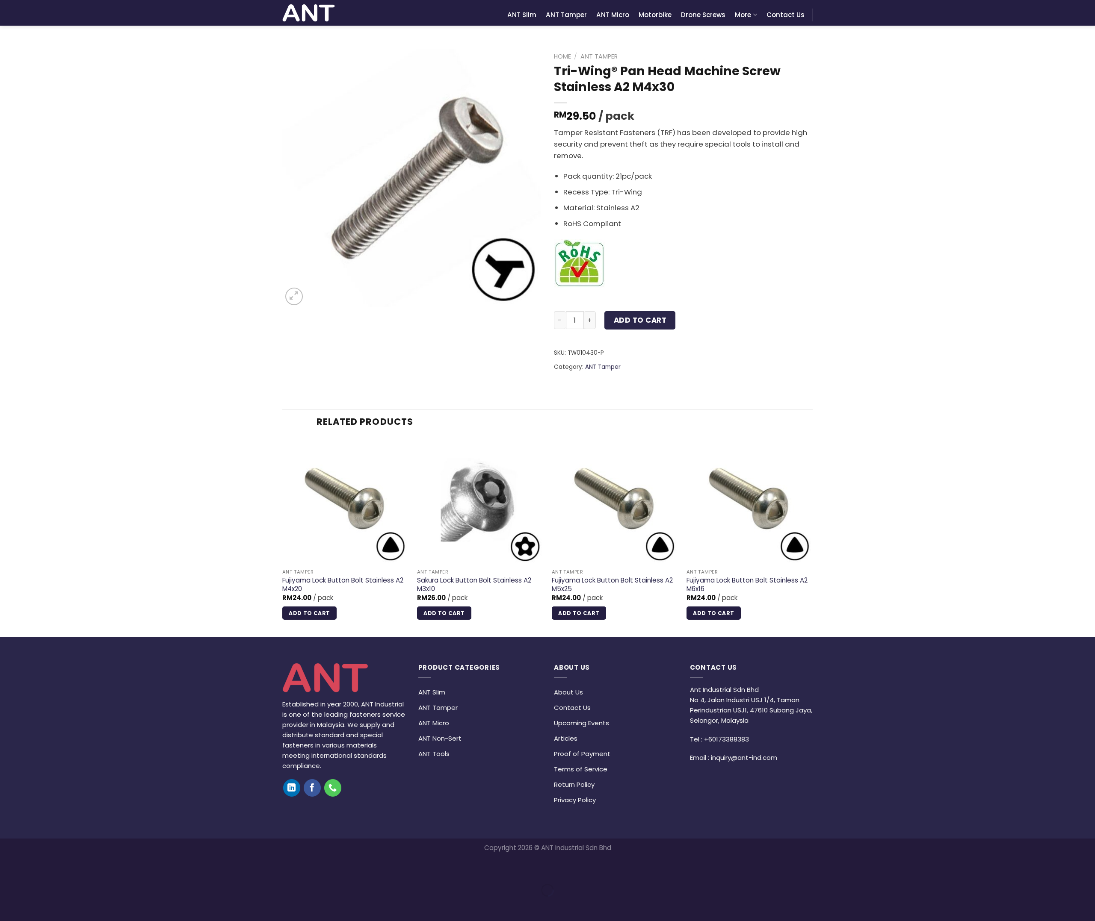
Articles (565, 738)
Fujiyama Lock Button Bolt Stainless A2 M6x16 (747, 584)
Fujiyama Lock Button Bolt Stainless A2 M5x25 (612, 584)
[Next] (812, 536)
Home (562, 56)
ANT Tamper (566, 14)
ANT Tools (434, 753)
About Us (568, 692)
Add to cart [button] (309, 613)
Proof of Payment (582, 753)
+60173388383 (726, 739)
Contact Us (785, 14)
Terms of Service (580, 769)
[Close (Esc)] (9, 868)
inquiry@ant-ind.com (744, 757)
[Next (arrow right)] (35, 905)
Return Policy (574, 784)
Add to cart (640, 320)
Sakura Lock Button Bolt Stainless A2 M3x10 (474, 584)
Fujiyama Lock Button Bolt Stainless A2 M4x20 (342, 584)
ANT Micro (612, 14)
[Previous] (282, 536)
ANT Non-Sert (440, 738)
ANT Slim (521, 14)
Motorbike (655, 14)
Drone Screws (703, 14)
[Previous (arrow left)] (9, 905)
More (743, 14)
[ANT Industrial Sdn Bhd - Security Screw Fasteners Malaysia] (308, 13)
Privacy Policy (575, 799)
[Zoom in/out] (35, 868)
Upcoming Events (581, 722)
